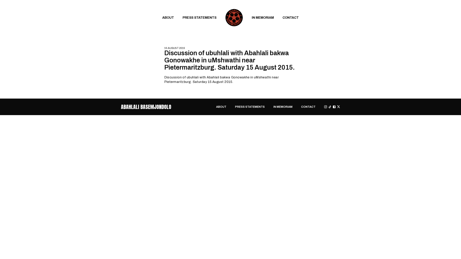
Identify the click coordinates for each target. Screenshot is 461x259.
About (168, 17)
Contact (291, 17)
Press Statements (199, 17)
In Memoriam (263, 17)
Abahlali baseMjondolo (146, 107)
